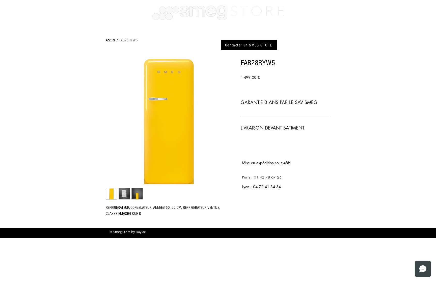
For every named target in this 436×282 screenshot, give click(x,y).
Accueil (111, 40)
